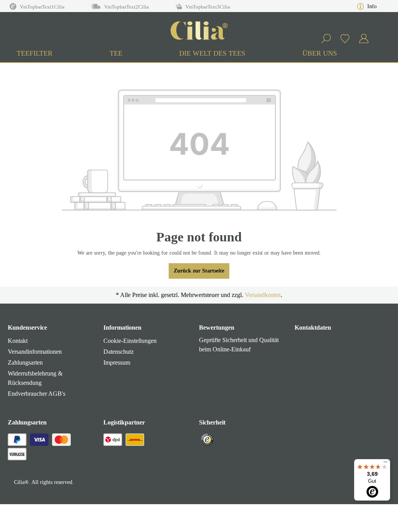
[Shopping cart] (377, 35)
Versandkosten (263, 295)
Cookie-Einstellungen (130, 340)
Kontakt (18, 340)
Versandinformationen (35, 351)
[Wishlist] (344, 38)
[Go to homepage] (199, 31)
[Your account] (363, 38)
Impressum (116, 362)
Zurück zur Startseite (199, 271)
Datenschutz (118, 351)
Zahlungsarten (25, 362)
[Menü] (385, 463)
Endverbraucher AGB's (36, 393)
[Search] (325, 38)
